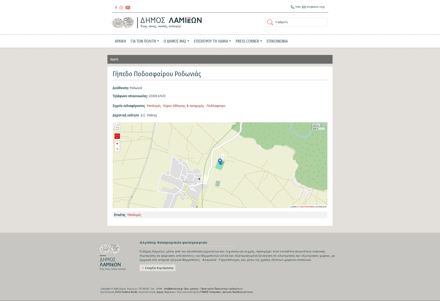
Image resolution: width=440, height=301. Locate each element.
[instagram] (121, 7)
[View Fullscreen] (117, 128)
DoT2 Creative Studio (126, 291)
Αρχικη (120, 41)
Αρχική (114, 59)
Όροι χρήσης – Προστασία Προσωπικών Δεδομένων (213, 288)
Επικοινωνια (277, 41)
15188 (298, 6)
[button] (220, 161)
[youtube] (127, 7)
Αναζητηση (270, 22)
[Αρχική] (157, 22)
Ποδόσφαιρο (216, 106)
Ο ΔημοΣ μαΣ (175, 41)
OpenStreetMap (307, 206)
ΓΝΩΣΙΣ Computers (210, 291)
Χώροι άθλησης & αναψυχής (183, 106)
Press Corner (247, 41)
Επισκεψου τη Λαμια (211, 41)
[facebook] (116, 7)
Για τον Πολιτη (143, 41)
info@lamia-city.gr (316, 6)
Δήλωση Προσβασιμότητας (238, 291)
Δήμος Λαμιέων (166, 291)
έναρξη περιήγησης (159, 268)
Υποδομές (154, 106)
